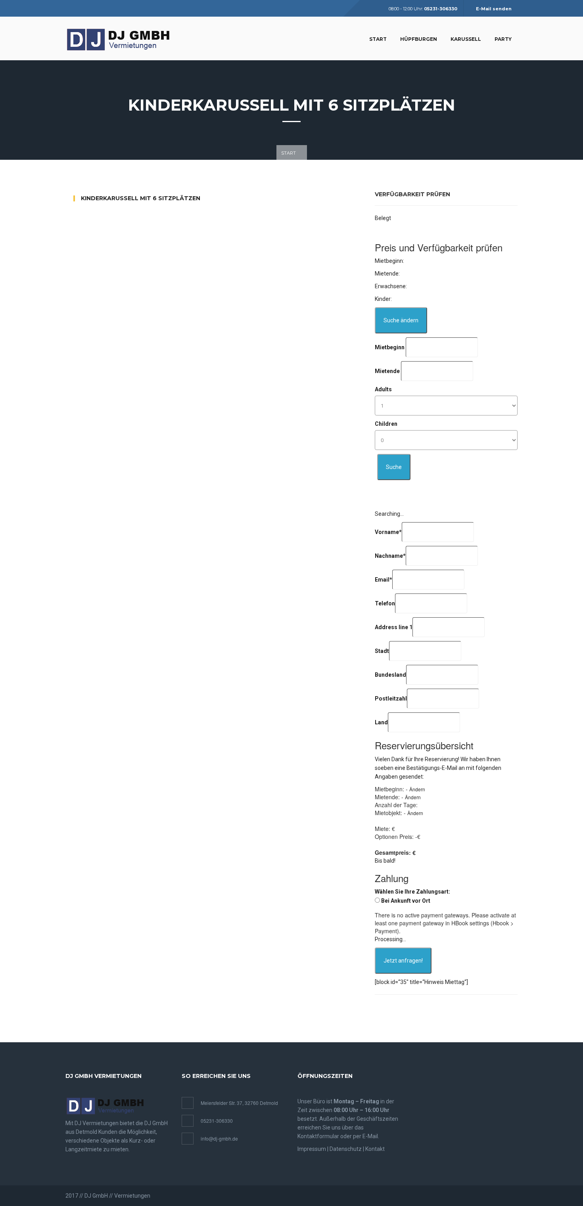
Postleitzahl (391, 698)
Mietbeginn (390, 347)
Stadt (382, 651)
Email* (383, 579)
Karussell (466, 39)
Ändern (417, 789)
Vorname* (388, 532)
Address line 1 (393, 627)
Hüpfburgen (418, 39)
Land (381, 722)
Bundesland (390, 675)
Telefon (385, 603)
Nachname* (390, 556)
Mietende (387, 371)
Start (378, 39)
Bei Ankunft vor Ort (405, 901)
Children (386, 424)
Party (503, 39)
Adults (383, 389)
